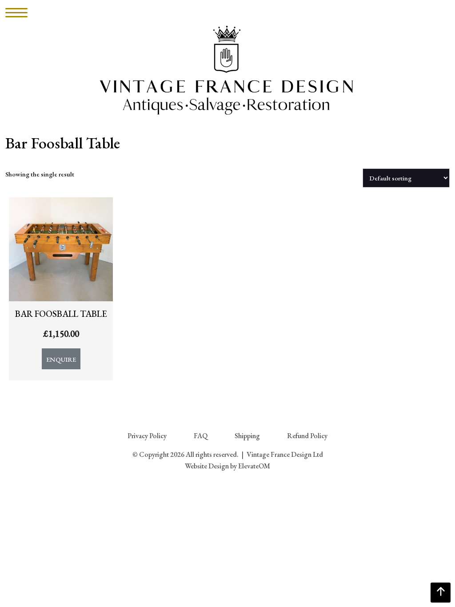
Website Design (207, 466)
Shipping (247, 435)
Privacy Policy (147, 435)
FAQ (201, 435)
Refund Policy (307, 435)
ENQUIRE (61, 359)
